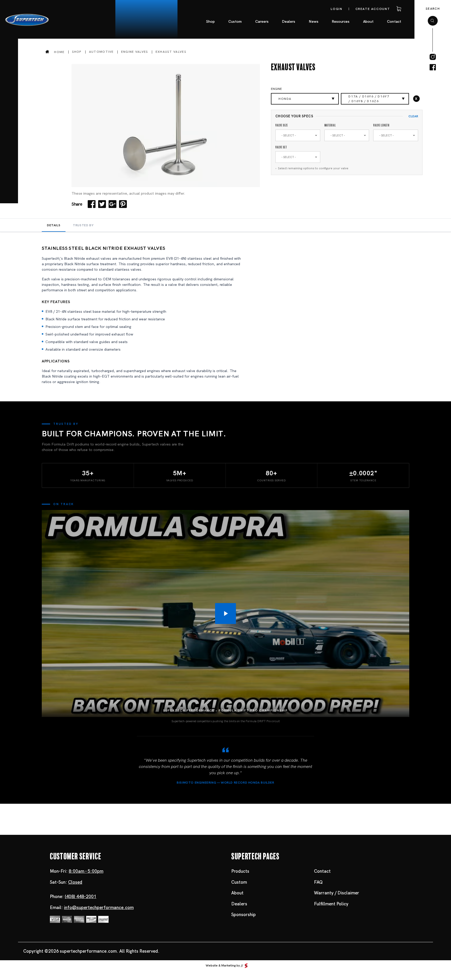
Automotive (101, 52)
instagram (433, 57)
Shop (77, 52)
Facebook (92, 204)
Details (53, 225)
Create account (372, 9)
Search (433, 9)
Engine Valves (134, 52)
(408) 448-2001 (80, 896)
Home (59, 52)
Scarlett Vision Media (246, 965)
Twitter (102, 204)
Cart (398, 9)
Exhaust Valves (171, 52)
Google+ (112, 204)
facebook (433, 67)
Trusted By (83, 225)
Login (336, 9)
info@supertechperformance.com (99, 907)
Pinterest (123, 204)
